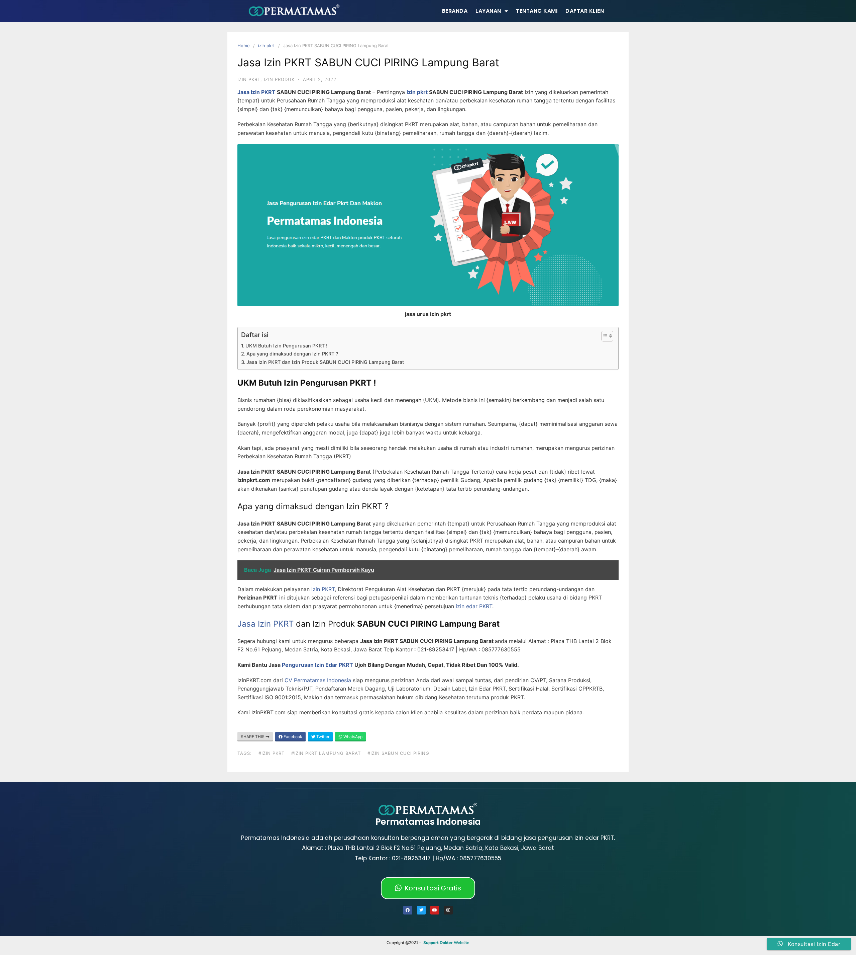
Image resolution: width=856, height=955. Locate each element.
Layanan (488, 11)
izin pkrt (266, 45)
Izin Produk (279, 79)
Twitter (322, 736)
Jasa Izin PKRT (256, 92)
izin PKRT (322, 589)
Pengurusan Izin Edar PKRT (317, 664)
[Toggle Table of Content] (604, 336)
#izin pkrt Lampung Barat (326, 753)
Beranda (455, 11)
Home (243, 45)
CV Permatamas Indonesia (318, 680)
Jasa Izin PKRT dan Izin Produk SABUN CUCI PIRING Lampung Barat (325, 362)
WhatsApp (352, 736)
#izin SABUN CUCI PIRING (398, 753)
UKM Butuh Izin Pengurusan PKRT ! (286, 345)
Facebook (292, 736)
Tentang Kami (536, 11)
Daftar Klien (584, 11)
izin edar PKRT (474, 606)
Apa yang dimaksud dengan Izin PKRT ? (292, 353)
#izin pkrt (271, 753)
